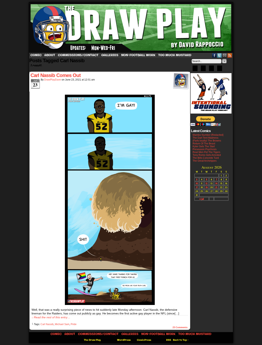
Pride (74, 324)
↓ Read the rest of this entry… (51, 317)
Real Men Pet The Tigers (206, 152)
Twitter (219, 55)
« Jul (201, 198)
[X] (211, 69)
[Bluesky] (195, 69)
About (49, 55)
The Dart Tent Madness (205, 137)
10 (197, 183)
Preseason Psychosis (205, 149)
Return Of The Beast (204, 143)
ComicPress (144, 340)
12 (207, 183)
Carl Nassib (47, 324)
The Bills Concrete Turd (206, 157)
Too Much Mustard (174, 55)
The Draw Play (131, 27)
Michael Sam (62, 324)
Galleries (109, 55)
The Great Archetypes (205, 160)
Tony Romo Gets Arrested (207, 155)
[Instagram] (219, 69)
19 (207, 187)
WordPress (124, 340)
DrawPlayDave (52, 79)
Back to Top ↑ (181, 340)
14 (216, 183)
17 (197, 187)
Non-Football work (138, 55)
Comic (36, 55)
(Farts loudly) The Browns (207, 140)
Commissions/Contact (78, 55)
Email (224, 55)
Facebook (214, 55)
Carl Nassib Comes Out (55, 75)
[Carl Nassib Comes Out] (110, 304)
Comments (180, 327)
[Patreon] (203, 69)
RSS (229, 55)
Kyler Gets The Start (204, 146)
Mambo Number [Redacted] (208, 134)
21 (216, 187)
